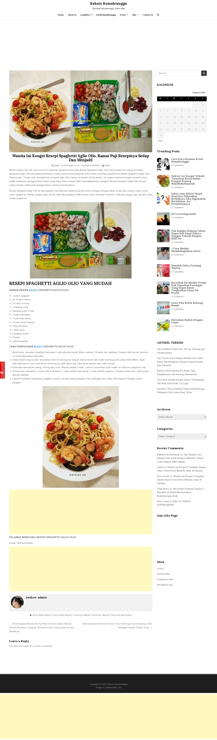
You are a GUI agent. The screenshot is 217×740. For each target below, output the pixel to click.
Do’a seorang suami (183, 213)
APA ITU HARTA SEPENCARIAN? (173, 503)
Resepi (107, 165)
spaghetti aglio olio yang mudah (117, 615)
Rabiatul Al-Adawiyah (168, 454)
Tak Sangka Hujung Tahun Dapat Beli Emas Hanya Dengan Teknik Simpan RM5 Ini (188, 234)
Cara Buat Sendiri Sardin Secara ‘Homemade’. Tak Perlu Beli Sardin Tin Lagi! (181, 381)
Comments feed (165, 579)
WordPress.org (164, 585)
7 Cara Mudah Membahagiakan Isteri (185, 250)
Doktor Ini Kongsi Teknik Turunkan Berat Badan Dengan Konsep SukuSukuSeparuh (188, 179)
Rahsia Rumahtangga (108, 3)
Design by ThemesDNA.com (109, 687)
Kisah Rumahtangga (106, 15)
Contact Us (147, 15)
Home (61, 15)
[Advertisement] (108, 43)
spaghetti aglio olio (92, 615)
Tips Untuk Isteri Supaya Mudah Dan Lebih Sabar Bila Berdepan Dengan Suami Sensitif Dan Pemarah (180, 361)
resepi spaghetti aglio (48, 615)
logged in (27, 646)
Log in (160, 568)
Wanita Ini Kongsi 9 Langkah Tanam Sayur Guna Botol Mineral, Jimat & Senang (181, 469)
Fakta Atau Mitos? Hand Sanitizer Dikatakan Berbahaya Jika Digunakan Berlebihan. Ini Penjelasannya (188, 198)
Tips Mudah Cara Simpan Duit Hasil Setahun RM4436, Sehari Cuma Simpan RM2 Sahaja (180, 458)
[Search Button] (158, 15)
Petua (123, 15)
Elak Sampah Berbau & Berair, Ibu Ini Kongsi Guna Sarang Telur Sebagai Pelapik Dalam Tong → (117, 625)
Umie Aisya (163, 489)
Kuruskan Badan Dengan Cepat (187, 321)
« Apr (160, 141)
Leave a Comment (92, 166)
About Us (72, 15)
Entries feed (163, 574)
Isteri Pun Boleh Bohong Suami (187, 304)
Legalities (85, 15)
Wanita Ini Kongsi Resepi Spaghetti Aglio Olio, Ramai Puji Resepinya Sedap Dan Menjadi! (80, 157)
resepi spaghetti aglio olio (71, 615)
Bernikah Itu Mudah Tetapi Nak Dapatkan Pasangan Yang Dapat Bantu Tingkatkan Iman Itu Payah (188, 287)
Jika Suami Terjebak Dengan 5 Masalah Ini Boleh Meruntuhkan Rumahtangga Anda (180, 492)
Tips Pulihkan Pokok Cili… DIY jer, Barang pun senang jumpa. (181, 350)
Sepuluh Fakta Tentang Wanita (186, 267)
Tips (134, 15)
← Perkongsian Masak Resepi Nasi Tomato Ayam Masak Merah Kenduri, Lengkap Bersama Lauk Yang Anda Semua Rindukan (41, 627)
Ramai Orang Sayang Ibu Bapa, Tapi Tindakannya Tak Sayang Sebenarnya (177, 372)
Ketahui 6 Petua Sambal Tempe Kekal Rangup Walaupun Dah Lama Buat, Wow (181, 390)
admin (56, 166)
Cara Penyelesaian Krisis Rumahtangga (187, 160)
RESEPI (33, 290)
